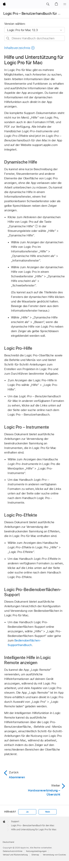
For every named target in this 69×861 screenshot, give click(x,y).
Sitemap (35, 854)
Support (15, 821)
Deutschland (8, 842)
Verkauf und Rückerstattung (15, 854)
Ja (27, 812)
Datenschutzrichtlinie (12, 851)
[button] (48, 4)
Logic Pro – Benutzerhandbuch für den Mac (32, 825)
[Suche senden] (8, 38)
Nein (47, 812)
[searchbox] (34, 38)
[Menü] (65, 4)
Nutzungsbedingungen (36, 851)
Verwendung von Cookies (54, 854)
